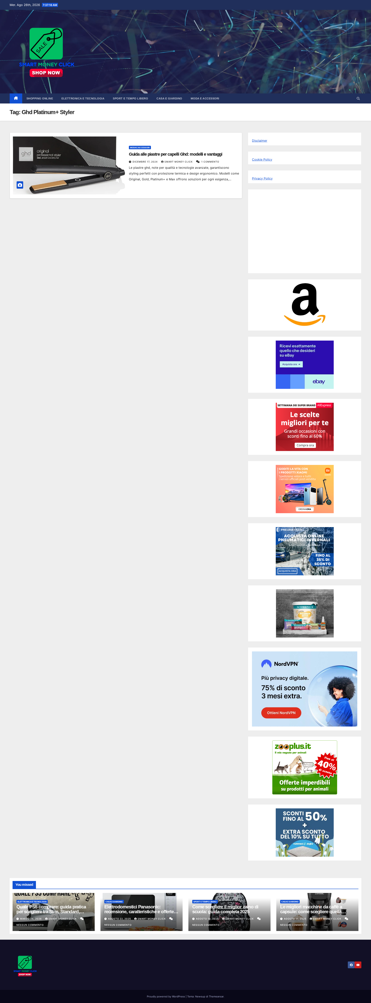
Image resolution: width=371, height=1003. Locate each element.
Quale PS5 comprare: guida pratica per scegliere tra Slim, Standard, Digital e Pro (51, 911)
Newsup (200, 996)
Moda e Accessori (205, 98)
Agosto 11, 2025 (295, 918)
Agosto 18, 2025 (208, 918)
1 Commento (210, 161)
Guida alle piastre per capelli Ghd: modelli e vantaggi (175, 154)
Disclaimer (259, 140)
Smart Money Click (178, 161)
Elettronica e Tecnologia (82, 98)
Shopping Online (39, 98)
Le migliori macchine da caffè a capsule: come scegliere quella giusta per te (311, 911)
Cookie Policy (262, 159)
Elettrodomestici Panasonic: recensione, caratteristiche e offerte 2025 (139, 911)
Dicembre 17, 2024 (145, 161)
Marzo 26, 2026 (31, 918)
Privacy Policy (262, 178)
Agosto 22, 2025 (120, 918)
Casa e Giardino (169, 98)
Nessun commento (30, 924)
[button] (358, 98)
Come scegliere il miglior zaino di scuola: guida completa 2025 (225, 909)
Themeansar (216, 996)
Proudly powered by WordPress (166, 996)
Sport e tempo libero (130, 98)
